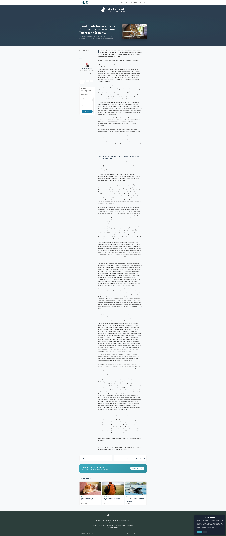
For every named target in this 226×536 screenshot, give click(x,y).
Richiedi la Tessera (137, 468)
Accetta (199, 531)
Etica (126, 2)
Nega (205, 531)
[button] (222, 517)
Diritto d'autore (133, 533)
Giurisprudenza (133, 2)
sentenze (81, 83)
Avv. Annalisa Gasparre (87, 68)
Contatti (126, 533)
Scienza (140, 2)
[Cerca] (144, 2)
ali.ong (143, 533)
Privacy (139, 533)
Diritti (122, 2)
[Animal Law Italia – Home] (84, 2)
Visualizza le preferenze (212, 531)
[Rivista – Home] (113, 9)
